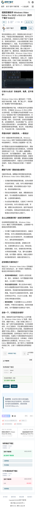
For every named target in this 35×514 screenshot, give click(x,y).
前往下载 (30, 22)
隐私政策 (21, 497)
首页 (2, 7)
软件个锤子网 (22, 500)
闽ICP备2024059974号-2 (17, 503)
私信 (30, 28)
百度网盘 (6, 489)
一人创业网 (24, 7)
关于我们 (5, 497)
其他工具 (3, 22)
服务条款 (13, 497)
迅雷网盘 (6, 386)
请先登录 (29, 483)
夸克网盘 (14, 386)
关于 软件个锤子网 (12, 7)
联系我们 (29, 497)
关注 (24, 28)
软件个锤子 (12, 22)
